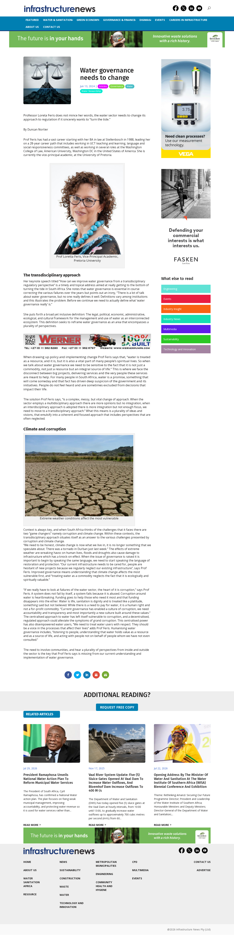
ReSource (30, 894)
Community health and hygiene (104, 886)
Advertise (204, 870)
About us (32, 27)
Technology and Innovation (179, 349)
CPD (134, 862)
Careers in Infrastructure (188, 20)
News (63, 862)
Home (27, 862)
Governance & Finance (119, 20)
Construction (70, 878)
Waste (64, 886)
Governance (116, 86)
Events (160, 20)
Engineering (170, 289)
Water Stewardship (91, 91)
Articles (103, 86)
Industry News (171, 319)
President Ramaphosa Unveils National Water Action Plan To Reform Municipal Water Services (48, 779)
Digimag (145, 20)
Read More (30, 825)
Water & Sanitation (57, 20)
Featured (32, 20)
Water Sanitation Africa (31, 882)
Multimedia (170, 329)
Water (130, 86)
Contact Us (51, 27)
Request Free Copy (117, 707)
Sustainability (171, 339)
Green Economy (88, 20)
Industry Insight (172, 309)
